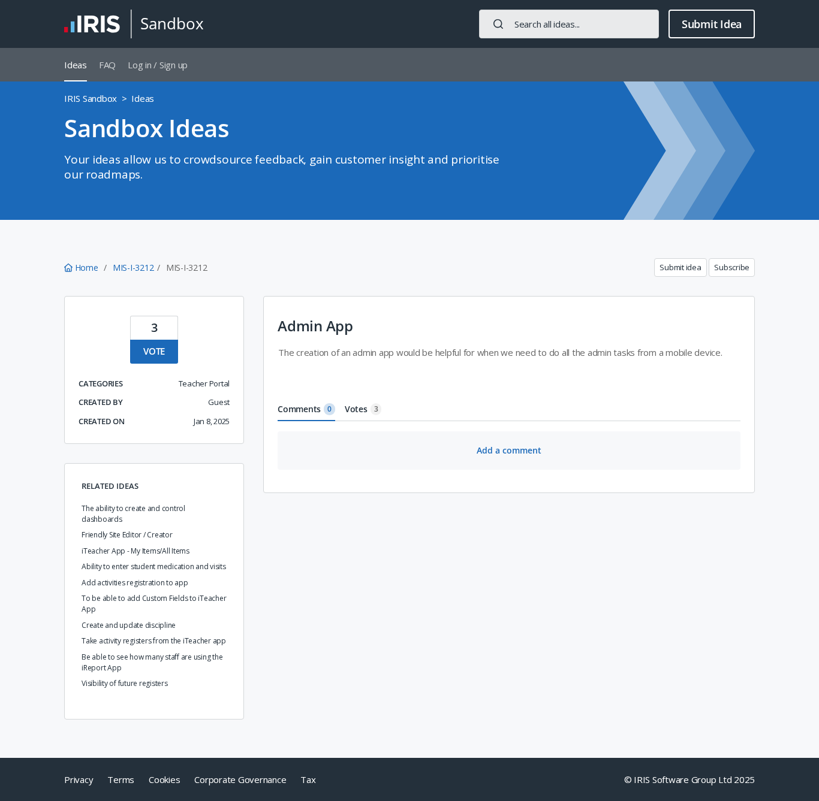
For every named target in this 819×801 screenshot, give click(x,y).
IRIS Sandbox (90, 98)
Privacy (78, 779)
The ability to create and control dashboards (133, 513)
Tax (307, 779)
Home (86, 267)
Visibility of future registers (125, 683)
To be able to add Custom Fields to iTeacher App (154, 603)
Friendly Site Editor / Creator (127, 535)
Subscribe (731, 267)
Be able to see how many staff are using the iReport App (152, 662)
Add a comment (509, 450)
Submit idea (680, 267)
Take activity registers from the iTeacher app (154, 641)
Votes (361, 409)
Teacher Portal (204, 383)
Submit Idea (712, 24)
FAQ (107, 65)
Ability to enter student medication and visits (154, 566)
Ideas (75, 65)
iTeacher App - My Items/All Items (135, 551)
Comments (305, 409)
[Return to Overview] (133, 24)
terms (120, 779)
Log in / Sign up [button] (158, 65)
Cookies (164, 779)
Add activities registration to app (135, 583)
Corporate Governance (240, 779)
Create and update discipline (129, 625)
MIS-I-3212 (133, 267)
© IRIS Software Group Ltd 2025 (689, 779)
